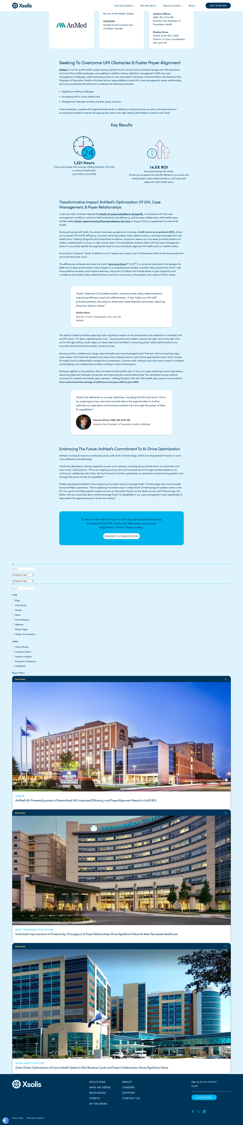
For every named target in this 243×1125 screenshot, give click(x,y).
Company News (23, 651)
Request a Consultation (121, 536)
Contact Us (131, 1098)
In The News (98, 1103)
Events (94, 1098)
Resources (97, 1092)
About (127, 1081)
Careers (128, 1087)
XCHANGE (20, 666)
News (18, 614)
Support (128, 1092)
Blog (17, 600)
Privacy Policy (17, 1118)
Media (18, 610)
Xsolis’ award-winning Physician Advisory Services (103, 221)
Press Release (22, 619)
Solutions (97, 1081)
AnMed (63, 69)
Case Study (21, 605)
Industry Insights (23, 656)
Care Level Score (117, 264)
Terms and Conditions (35, 1118)
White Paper (21, 629)
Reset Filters (18, 672)
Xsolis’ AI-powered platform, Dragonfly (121, 213)
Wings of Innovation (25, 634)
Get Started (218, 5)
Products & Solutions (25, 661)
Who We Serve (100, 1087)
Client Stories (21, 646)
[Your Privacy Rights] (5, 1120)
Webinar (19, 624)
